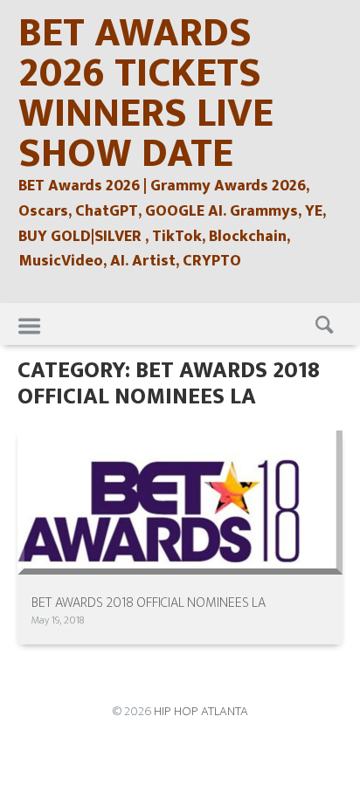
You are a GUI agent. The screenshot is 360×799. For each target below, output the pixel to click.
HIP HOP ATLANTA (201, 711)
